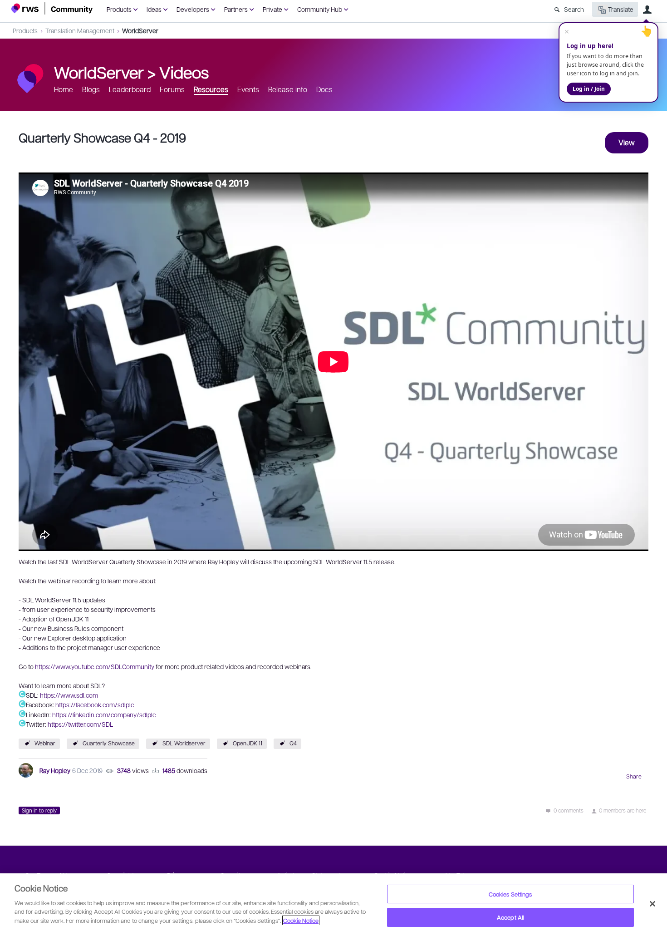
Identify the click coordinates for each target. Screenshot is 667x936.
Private (272, 9)
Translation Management (79, 30)
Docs (324, 89)
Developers (193, 9)
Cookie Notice (301, 920)
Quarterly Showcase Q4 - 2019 (102, 137)
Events (248, 89)
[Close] (652, 904)
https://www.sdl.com (69, 695)
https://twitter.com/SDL (80, 724)
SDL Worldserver (184, 743)
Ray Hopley (54, 770)
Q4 (293, 743)
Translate (620, 9)
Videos (184, 71)
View (626, 142)
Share (634, 776)
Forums (172, 89)
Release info (287, 89)
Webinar (44, 743)
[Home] (52, 8)
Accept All (510, 917)
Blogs (91, 89)
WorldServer (140, 30)
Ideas (154, 9)
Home (63, 89)
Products (119, 9)
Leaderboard (130, 89)
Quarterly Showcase (109, 743)
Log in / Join (589, 89)
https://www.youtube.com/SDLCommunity (94, 666)
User (647, 9)
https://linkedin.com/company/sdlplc (104, 714)
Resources (211, 89)
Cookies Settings (510, 894)
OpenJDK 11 (247, 743)
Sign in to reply (39, 810)
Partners (236, 9)
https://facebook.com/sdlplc (94, 705)
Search (574, 9)
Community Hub (319, 9)
